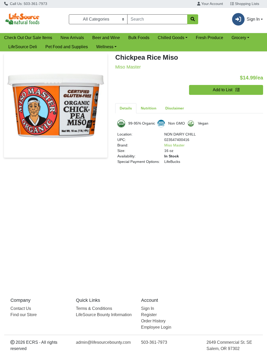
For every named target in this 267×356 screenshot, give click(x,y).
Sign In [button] (253, 19)
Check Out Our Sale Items (28, 37)
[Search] (192, 19)
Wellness (104, 47)
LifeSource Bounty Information (104, 314)
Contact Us (20, 308)
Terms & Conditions (94, 308)
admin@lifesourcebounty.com (103, 342)
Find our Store (23, 314)
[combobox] (157, 19)
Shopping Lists (246, 4)
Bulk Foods (138, 37)
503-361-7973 (154, 342)
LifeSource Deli (22, 47)
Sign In (147, 308)
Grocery (239, 37)
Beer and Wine (106, 37)
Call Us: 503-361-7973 (28, 4)
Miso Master (174, 145)
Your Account (211, 4)
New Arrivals (72, 37)
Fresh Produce (209, 37)
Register (149, 314)
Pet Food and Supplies (66, 47)
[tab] (125, 108)
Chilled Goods (171, 37)
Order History (153, 321)
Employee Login (156, 327)
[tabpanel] (189, 144)
